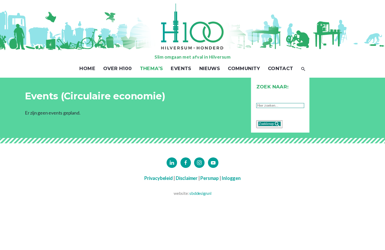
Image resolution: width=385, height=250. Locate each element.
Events (181, 68)
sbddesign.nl (200, 193)
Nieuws (209, 68)
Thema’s (151, 68)
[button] (303, 68)
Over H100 (117, 68)
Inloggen (231, 178)
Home (87, 68)
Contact (280, 68)
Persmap (209, 178)
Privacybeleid (158, 178)
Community (244, 68)
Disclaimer (186, 178)
